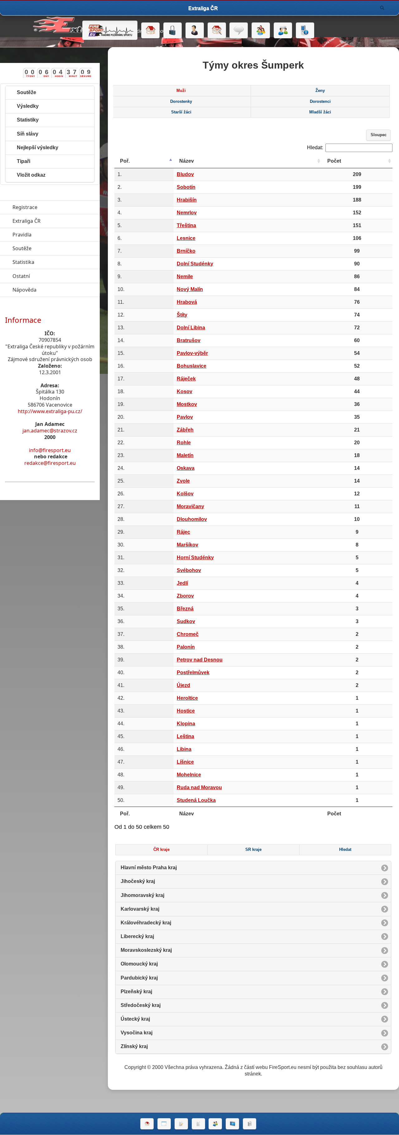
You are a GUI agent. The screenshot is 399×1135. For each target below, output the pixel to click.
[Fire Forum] (283, 30)
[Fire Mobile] (305, 30)
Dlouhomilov (192, 519)
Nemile (185, 276)
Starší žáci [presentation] (181, 112)
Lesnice (186, 238)
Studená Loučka (196, 800)
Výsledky (28, 106)
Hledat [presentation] (345, 849)
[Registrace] (194, 30)
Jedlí (182, 583)
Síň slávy (27, 133)
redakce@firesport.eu (50, 463)
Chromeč (188, 634)
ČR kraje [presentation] (161, 849)
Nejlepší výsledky (37, 147)
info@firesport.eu (50, 450)
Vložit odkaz (31, 175)
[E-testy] (261, 30)
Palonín (186, 647)
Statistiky (28, 119)
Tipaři (23, 161)
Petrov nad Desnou (200, 659)
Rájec (183, 532)
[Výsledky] (198, 1123)
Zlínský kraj (134, 1046)
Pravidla (50, 234)
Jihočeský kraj (138, 881)
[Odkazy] (217, 30)
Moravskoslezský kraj (146, 950)
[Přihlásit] (172, 30)
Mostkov (187, 404)
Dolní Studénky (195, 263)
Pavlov (185, 417)
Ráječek (186, 378)
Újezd (183, 685)
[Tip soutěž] (215, 1123)
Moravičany (190, 506)
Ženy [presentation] (320, 90)
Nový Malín (190, 289)
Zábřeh (185, 429)
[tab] (181, 90)
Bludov (185, 174)
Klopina (186, 723)
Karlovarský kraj (140, 909)
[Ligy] (249, 1123)
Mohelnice (189, 774)
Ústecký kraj (135, 1019)
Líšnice (185, 762)
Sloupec (379, 135)
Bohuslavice (191, 366)
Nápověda (53, 289)
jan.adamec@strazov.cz (49, 430)
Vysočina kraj (136, 1032)
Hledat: (315, 147)
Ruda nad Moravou (199, 787)
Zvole (183, 481)
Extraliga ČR (55, 220)
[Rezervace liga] (181, 1123)
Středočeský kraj (141, 1005)
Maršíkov (187, 544)
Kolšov (185, 493)
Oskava (186, 468)
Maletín (185, 455)
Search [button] (382, 8)
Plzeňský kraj (136, 991)
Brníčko (186, 251)
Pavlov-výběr (192, 353)
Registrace (24, 207)
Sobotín (186, 187)
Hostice (186, 710)
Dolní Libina (191, 327)
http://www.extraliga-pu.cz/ (50, 411)
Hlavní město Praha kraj (149, 867)
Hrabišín (187, 200)
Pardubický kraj (139, 977)
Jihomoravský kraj (142, 895)
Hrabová (187, 302)
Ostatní (49, 276)
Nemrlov (187, 212)
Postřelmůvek (193, 672)
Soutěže (26, 92)
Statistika (52, 262)
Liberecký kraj (137, 936)
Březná (185, 608)
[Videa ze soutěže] (232, 1123)
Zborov (185, 595)
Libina (184, 749)
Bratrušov (188, 340)
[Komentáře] (238, 30)
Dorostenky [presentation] (181, 101)
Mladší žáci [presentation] (320, 112)
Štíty (182, 314)
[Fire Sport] (109, 30)
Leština (185, 736)
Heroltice (187, 698)
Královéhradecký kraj (146, 922)
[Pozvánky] (164, 1123)
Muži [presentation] (181, 90)
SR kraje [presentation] (253, 849)
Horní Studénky (195, 557)
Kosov (184, 391)
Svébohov (189, 570)
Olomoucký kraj (139, 963)
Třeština (186, 225)
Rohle (184, 442)
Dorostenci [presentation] (320, 101)
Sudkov (186, 621)
